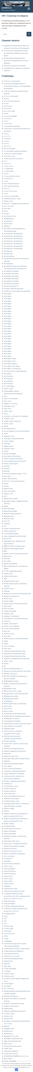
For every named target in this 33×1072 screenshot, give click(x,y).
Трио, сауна (7, 966)
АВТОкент (7, 226)
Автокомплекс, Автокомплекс (13, 233)
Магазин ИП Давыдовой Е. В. (13, 668)
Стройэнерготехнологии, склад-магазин (17, 948)
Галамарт (7, 523)
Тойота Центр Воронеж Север (13, 958)
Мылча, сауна (8, 711)
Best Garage (7, 108)
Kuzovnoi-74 (7, 163)
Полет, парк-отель (9, 793)
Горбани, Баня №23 (10, 531)
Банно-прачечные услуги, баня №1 (15, 461)
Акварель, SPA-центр (10, 403)
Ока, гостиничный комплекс (13, 768)
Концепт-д (7, 621)
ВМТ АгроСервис (9, 508)
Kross (5, 161)
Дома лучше (8, 556)
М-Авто (6, 663)
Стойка (6, 938)
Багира (6, 451)
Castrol (6, 121)
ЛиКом (6, 643)
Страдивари (8, 941)
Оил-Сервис (8, 766)
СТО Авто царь (8, 926)
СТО (5, 918)
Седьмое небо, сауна (10, 888)
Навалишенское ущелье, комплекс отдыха (17, 723)
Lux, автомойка (9, 171)
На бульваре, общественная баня (15, 713)
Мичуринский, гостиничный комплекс (16, 693)
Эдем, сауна (8, 1043)
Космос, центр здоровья (11, 626)
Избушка (7, 591)
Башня (6, 483)
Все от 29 (7, 521)
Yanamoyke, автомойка (11, 196)
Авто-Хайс (7, 208)
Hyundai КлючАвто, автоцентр (13, 158)
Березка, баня (8, 488)
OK (16, 1069)
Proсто (6, 181)
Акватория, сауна (9, 406)
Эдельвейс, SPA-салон (11, 1036)
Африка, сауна (8, 446)
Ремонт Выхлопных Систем (13, 851)
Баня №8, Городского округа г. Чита (15, 473)
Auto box (6, 98)
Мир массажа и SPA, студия (13, 691)
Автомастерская (9, 256)
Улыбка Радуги (8, 983)
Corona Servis (8, 123)
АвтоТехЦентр (8, 376)
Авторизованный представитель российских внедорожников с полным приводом (16, 60)
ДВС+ (5, 551)
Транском (7, 963)
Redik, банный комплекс (11, 183)
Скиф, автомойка (9, 901)
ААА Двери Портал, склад (12, 198)
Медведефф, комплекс (11, 681)
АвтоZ (6, 211)
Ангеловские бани (9, 428)
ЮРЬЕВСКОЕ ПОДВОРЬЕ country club (16, 1056)
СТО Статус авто (9, 933)
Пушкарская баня (9, 826)
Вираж (6, 506)
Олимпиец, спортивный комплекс (15, 771)
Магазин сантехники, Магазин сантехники (17, 671)
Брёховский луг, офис (11, 498)
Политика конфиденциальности (14, 796)
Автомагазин (8, 251)
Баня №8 (6, 471)
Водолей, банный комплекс (12, 513)
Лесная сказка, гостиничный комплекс (16, 638)
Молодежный (8, 701)
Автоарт (6, 213)
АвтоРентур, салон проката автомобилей (17, 291)
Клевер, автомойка (10, 611)
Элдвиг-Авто (8, 1048)
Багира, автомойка (10, 453)
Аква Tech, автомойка (11, 398)
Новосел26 (7, 753)
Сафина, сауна (8, 883)
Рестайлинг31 (8, 858)
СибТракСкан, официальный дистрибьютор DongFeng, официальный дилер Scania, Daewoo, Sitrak (17, 896)
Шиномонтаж (8, 1031)
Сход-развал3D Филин (11, 953)
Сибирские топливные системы (14, 891)
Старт (6, 916)
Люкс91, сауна (8, 661)
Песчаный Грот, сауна (11, 786)
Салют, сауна (8, 866)
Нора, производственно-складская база (17, 758)
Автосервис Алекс (10, 361)
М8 (5, 666)
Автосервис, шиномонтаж (12, 368)
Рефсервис (7, 861)
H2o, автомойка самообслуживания (15, 151)
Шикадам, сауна (9, 1028)
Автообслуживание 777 (11, 286)
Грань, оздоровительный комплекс (15, 536)
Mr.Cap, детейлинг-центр (12, 176)
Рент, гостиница (9, 856)
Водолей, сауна (9, 516)
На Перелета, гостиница (11, 718)
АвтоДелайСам (9, 218)
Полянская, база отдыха (11, 798)
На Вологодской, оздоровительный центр (17, 716)
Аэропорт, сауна (9, 448)
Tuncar (6, 193)
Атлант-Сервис (9, 441)
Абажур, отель (8, 201)
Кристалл (7, 631)
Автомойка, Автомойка (11, 271)
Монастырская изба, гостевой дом (15, 703)
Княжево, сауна (9, 613)
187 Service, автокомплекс (12, 81)
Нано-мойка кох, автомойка (12, 726)
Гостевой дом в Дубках (11, 533)
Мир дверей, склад (10, 688)
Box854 (6, 113)
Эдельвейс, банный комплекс (13, 1038)
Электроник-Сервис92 (11, 1051)
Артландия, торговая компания (14, 438)
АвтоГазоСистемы (10, 216)
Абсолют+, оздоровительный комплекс (16, 203)
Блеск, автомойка (9, 491)
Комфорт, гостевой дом (11, 616)
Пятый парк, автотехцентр (12, 828)
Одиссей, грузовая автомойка (13, 763)
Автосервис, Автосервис (12, 366)
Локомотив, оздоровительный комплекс (17, 658)
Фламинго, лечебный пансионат (14, 1003)
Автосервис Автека (10, 358)
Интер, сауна (8, 598)
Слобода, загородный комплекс (14, 906)
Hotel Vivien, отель (9, 156)
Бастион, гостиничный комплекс (14, 481)
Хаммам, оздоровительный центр (15, 1011)
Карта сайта (8, 606)
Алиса (6, 413)
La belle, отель (8, 166)
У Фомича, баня (9, 973)
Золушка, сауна (9, 588)
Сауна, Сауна (8, 876)
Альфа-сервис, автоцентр (12, 421)
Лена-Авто (7, 636)
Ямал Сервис (8, 1058)
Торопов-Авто (8, 961)
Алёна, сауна (8, 411)
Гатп (5, 526)
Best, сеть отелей (9, 111)
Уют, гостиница (9, 988)
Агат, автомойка (9, 386)
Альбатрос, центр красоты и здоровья (16, 416)
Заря (5, 578)
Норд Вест (7, 761)
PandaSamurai (8, 178)
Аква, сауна (7, 401)
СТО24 (6, 936)
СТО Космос (8, 931)
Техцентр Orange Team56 (12, 956)
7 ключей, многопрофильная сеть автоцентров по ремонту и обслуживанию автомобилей (17, 86)
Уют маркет (7, 986)
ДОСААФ (7, 558)
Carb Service (8, 118)
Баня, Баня (7, 476)
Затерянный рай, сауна (11, 581)
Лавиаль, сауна (9, 633)
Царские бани (8, 1018)
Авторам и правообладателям (13, 288)
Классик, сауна (9, 608)
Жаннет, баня (8, 573)
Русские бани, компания (11, 863)
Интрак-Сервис (9, 601)
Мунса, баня (8, 706)
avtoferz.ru (7, 7)
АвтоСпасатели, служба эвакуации (15, 371)
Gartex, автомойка (9, 148)
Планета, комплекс (10, 788)
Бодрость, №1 (8, 493)
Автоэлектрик (8, 381)
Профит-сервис (9, 823)
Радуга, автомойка (10, 831)
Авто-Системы (9, 206)
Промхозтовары (9, 808)
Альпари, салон (9, 418)
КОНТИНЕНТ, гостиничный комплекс (16, 618)
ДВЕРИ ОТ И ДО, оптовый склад (14, 546)
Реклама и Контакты (10, 848)
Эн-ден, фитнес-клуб (11, 1053)
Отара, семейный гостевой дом (14, 773)
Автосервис (8, 293)
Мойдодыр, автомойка (11, 696)
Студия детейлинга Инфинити (14, 951)
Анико (6, 433)
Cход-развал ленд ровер (12, 126)
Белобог (6, 486)
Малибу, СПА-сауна (10, 673)
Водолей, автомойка (10, 511)
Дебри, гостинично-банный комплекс (16, 553)
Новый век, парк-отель (11, 756)
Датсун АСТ (7, 538)
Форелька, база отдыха (11, 1006)
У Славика (7, 971)
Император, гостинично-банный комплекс (17, 593)
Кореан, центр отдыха (11, 623)
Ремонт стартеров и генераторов (14, 853)
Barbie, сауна (8, 106)
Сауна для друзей (9, 868)
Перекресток (8, 783)
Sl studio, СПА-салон (10, 191)
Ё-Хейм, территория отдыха (13, 571)
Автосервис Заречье (10, 363)
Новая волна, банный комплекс (14, 748)
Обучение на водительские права (15, 65)
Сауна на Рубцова (9, 871)
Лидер (6, 641)
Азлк (5, 396)
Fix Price (6, 141)
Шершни (6, 1026)
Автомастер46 (8, 253)
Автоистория (8, 223)
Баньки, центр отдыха (11, 463)
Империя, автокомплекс (11, 596)
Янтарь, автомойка (10, 1061)
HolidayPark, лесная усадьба (13, 153)
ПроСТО (6, 811)
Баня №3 (6, 468)
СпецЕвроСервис (9, 913)
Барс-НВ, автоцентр (10, 478)
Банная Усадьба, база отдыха (13, 458)
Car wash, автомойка (10, 116)
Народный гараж (9, 728)
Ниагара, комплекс (10, 741)
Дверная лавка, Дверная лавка (13, 548)
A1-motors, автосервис (11, 96)
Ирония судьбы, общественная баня (15, 603)
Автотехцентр (8, 378)
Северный (7, 886)
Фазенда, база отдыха (11, 996)
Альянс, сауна (8, 423)
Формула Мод (8, 1008)
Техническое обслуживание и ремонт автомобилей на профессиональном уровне (16, 53)
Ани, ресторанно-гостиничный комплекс (17, 431)
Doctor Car (7, 136)
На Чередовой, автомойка (12, 721)
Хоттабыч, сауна (9, 1013)
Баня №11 (7, 466)
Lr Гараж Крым (8, 168)
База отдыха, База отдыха (12, 456)
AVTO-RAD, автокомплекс (12, 101)
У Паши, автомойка (10, 968)
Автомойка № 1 (8, 263)
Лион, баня (7, 648)
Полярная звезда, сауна (11, 801)
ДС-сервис (7, 561)
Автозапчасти (8, 221)
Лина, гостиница (9, 646)
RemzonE (7, 188)
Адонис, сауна (8, 388)
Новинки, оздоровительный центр (15, 751)
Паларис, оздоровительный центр (15, 781)
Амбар (6, 426)
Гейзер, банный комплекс (12, 528)
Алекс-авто (7, 408)
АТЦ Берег (7, 443)
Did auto (6, 133)
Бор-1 (5, 496)
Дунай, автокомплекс (11, 563)
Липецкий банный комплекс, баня (14, 651)
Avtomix (6, 103)
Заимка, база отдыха (10, 576)
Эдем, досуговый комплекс (12, 1041)
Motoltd (6, 173)
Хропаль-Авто (8, 1016)
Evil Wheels (7, 138)
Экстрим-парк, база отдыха (12, 1046)
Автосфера (7, 373)
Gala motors (7, 146)
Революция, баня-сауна (11, 841)
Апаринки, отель (9, 436)
